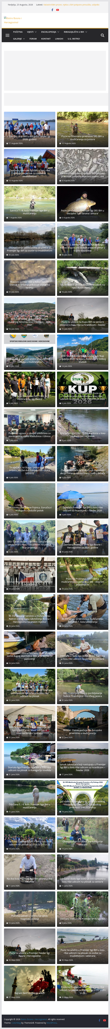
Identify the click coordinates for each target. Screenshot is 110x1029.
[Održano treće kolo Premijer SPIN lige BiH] (82, 909)
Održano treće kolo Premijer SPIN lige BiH (82, 918)
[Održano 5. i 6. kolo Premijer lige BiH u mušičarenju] (29, 797)
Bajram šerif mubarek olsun (29, 993)
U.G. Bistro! (74, 38)
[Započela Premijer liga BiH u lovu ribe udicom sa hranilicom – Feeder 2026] (82, 500)
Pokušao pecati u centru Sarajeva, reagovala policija (29, 917)
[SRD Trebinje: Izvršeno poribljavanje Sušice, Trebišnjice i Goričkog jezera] (82, 686)
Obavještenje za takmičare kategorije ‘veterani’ (83, 843)
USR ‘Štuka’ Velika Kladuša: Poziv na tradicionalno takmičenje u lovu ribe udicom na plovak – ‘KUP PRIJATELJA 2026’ (82, 396)
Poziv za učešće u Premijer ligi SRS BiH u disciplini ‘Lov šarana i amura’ (82, 212)
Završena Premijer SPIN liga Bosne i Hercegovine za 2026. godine (82, 546)
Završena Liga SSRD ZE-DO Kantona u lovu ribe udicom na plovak (82, 435)
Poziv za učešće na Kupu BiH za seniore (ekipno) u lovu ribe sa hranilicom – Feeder (83, 323)
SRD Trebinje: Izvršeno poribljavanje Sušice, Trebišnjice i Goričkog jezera (82, 695)
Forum (33, 38)
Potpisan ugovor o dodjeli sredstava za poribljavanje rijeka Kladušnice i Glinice (30, 435)
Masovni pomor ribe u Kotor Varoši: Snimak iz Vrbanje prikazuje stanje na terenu (29, 284)
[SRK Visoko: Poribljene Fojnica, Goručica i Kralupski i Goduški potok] (29, 500)
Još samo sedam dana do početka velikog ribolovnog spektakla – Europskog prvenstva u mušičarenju (82, 804)
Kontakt (46, 38)
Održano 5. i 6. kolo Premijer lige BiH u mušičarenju (29, 806)
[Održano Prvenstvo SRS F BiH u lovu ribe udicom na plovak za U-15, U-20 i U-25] (29, 835)
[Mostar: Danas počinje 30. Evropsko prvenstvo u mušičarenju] (82, 723)
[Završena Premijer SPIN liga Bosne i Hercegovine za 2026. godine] (82, 538)
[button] (35, 32)
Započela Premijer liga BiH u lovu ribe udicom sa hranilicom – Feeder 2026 (82, 509)
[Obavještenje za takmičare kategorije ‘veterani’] (82, 835)
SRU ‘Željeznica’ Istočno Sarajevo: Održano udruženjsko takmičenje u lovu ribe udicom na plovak (30, 693)
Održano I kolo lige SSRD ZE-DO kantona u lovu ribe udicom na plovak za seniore (83, 880)
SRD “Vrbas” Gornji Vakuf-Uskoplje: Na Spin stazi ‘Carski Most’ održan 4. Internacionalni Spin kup (29, 730)
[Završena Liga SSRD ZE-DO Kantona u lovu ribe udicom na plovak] (82, 426)
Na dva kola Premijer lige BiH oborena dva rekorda (29, 880)
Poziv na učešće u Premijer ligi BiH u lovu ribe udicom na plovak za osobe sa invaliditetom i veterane (83, 953)
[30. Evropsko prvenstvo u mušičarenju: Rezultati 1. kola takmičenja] (82, 612)
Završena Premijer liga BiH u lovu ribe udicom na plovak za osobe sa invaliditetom (29, 173)
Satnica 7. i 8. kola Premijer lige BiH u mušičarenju (29, 212)
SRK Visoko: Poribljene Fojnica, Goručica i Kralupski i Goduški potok (29, 509)
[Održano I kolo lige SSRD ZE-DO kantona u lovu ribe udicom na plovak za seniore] (82, 872)
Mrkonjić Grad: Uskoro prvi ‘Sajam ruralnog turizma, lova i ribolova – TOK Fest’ (29, 321)
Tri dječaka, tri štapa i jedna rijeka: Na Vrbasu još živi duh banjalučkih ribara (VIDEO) (29, 470)
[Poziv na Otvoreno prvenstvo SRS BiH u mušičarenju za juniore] (82, 129)
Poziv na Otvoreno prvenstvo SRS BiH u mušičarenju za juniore (82, 138)
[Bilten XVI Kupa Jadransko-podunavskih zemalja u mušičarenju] (29, 352)
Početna (17, 32)
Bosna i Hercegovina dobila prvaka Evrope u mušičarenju (29, 583)
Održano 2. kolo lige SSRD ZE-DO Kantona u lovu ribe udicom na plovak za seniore (82, 657)
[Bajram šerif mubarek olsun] (29, 983)
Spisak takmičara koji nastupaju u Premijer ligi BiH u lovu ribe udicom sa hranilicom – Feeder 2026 (82, 767)
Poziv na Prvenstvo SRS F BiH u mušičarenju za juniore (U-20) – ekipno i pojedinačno (82, 581)
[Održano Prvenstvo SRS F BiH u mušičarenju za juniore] (29, 389)
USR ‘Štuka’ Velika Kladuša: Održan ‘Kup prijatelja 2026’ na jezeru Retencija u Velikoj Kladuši (82, 359)
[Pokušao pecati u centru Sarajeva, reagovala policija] (29, 909)
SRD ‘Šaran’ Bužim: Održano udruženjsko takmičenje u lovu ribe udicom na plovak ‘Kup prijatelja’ (29, 544)
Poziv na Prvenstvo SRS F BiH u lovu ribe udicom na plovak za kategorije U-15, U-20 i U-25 (82, 990)
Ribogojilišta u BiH (74, 32)
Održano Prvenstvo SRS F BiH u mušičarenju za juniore (29, 398)
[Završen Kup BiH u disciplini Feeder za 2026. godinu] (29, 129)
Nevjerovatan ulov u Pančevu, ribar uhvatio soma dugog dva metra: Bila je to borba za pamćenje (29, 656)
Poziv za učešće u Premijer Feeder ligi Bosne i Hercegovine (29, 955)
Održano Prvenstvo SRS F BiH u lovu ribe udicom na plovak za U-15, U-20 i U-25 (29, 843)
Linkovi (59, 38)
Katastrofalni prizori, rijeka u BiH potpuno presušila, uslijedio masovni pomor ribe (82, 175)
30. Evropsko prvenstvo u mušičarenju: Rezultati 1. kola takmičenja (83, 620)
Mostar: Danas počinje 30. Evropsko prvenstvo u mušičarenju (82, 732)
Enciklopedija (48, 32)
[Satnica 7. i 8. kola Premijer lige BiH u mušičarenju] (29, 203)
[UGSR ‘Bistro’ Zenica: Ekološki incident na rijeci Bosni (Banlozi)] (82, 278)
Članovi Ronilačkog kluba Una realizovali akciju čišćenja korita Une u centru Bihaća (82, 472)
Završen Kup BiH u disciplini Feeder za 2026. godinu (29, 138)
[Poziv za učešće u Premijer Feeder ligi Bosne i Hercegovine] (29, 946)
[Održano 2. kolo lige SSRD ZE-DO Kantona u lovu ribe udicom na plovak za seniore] (82, 649)
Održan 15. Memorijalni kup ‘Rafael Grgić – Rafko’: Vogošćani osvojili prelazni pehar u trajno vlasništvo (83, 247)
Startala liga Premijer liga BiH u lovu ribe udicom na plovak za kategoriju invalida (29, 769)
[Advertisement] (55, 71)
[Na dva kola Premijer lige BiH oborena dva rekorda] (29, 872)
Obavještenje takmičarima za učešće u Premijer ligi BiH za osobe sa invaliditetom (29, 249)
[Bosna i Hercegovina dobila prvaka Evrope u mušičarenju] (29, 575)
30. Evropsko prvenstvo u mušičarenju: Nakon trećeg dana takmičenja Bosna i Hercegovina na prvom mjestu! (30, 618)
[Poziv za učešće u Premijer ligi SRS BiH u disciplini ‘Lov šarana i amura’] (82, 203)
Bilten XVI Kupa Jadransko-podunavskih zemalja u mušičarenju (29, 361)
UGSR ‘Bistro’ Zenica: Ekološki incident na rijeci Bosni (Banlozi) (82, 286)
